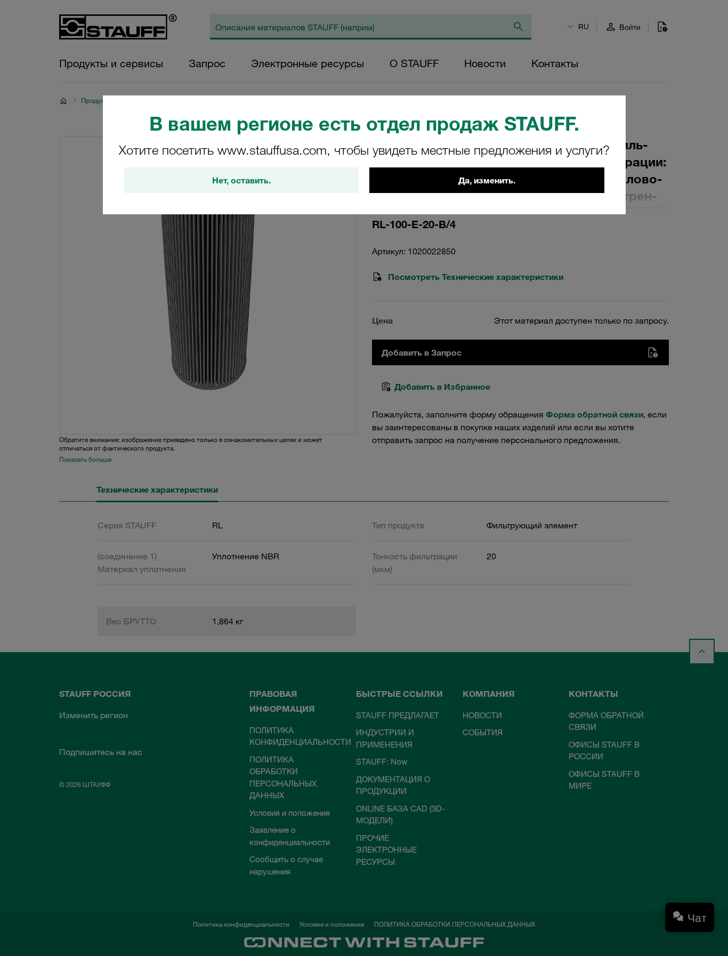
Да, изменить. (486, 180)
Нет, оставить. (241, 180)
